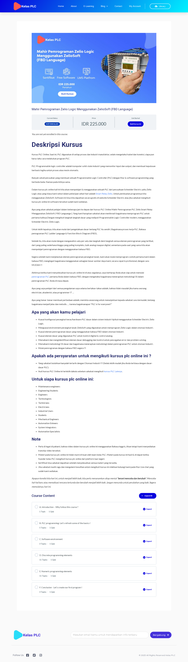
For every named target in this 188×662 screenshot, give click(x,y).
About (74, 6)
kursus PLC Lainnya (113, 371)
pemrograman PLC (40, 276)
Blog (103, 6)
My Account (135, 6)
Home (61, 6)
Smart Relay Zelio (104, 193)
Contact (118, 6)
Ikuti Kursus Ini (135, 124)
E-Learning (89, 6)
